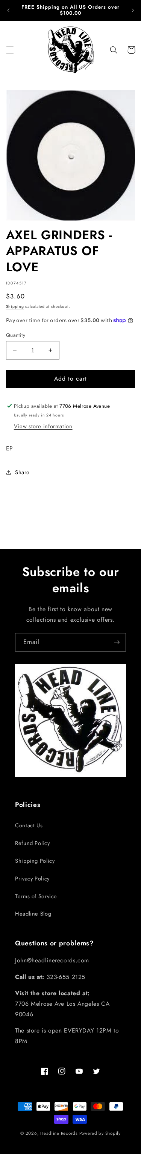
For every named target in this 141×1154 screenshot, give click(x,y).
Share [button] (22, 472)
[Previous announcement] (8, 10)
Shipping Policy (35, 861)
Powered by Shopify (100, 1133)
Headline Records (59, 1133)
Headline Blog (33, 914)
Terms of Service (36, 896)
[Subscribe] (117, 642)
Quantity (15, 335)
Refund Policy (32, 843)
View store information (43, 426)
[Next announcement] (132, 10)
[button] (9, 49)
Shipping (15, 306)
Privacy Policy (32, 878)
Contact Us (28, 825)
